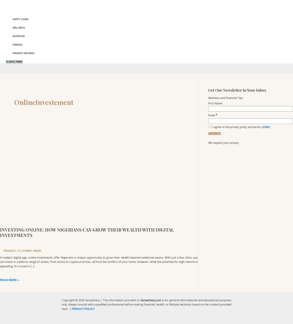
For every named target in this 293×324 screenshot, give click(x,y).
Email (213, 115)
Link (266, 127)
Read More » (9, 280)
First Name (215, 103)
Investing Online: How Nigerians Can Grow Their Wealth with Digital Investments (87, 232)
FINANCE (9, 250)
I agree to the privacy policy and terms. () (241, 127)
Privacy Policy (83, 309)
